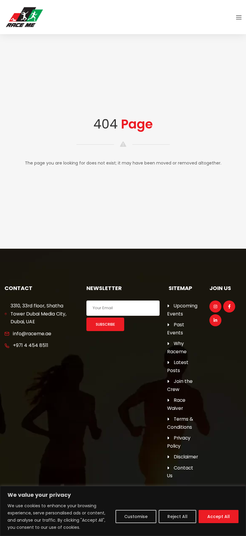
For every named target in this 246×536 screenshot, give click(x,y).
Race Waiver (176, 404)
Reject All (177, 517)
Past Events (175, 328)
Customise (136, 517)
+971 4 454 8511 (30, 345)
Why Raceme (177, 347)
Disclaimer (186, 457)
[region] (123, 511)
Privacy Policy (178, 442)
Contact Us (180, 472)
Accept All (218, 517)
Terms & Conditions (180, 423)
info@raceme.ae (32, 333)
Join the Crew (180, 385)
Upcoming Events (182, 310)
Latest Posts (177, 366)
